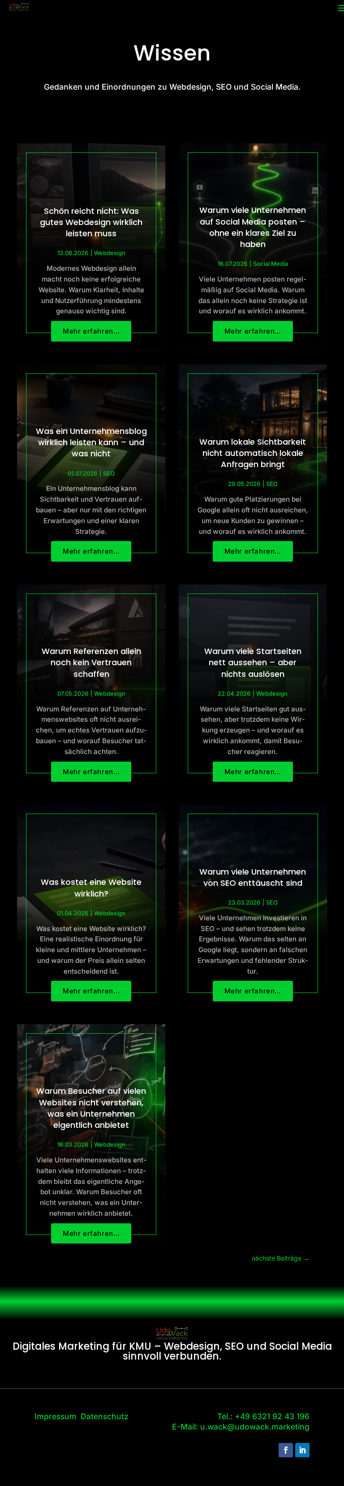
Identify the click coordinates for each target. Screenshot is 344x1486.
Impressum (55, 1416)
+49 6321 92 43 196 (272, 1416)
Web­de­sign (109, 252)
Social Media (270, 263)
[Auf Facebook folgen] (286, 1450)
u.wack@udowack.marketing (255, 1426)
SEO (109, 473)
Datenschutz (105, 1416)
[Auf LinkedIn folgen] (302, 1450)
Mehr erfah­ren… (91, 331)
